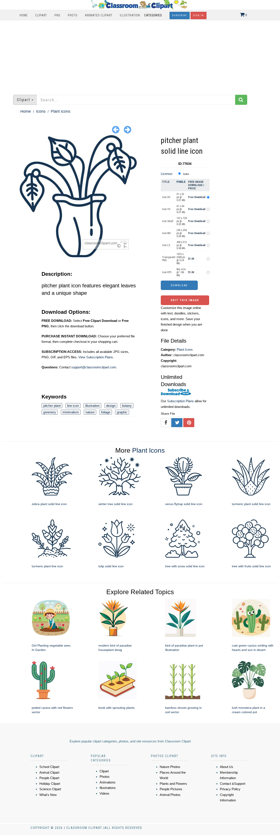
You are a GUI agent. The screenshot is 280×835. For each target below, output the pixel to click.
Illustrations (108, 788)
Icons (41, 111)
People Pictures (171, 789)
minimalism (71, 412)
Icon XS (166, 197)
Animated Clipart (98, 15)
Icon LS (166, 245)
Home (24, 15)
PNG (57, 15)
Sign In (198, 15)
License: (167, 174)
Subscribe (179, 15)
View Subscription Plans (95, 357)
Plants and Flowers (173, 783)
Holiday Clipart (49, 783)
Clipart (41, 15)
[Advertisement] (140, 55)
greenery (49, 412)
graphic (122, 412)
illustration (92, 405)
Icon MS (166, 233)
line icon (73, 405)
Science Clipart (50, 789)
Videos (104, 793)
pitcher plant (52, 405)
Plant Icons (60, 111)
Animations (108, 782)
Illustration (130, 15)
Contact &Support (232, 783)
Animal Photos (170, 795)
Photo (72, 15)
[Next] (127, 129)
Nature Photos (170, 767)
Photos (105, 776)
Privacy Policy (230, 789)
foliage (105, 412)
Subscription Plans (180, 401)
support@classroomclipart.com (93, 367)
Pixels (181, 181)
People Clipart (49, 778)
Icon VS (166, 209)
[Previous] (115, 129)
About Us (226, 767)
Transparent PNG (168, 259)
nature (90, 412)
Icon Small (167, 221)
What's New (48, 795)
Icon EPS (166, 272)
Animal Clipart (49, 772)
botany (127, 405)
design (111, 405)
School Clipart (49, 767)
